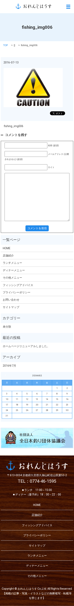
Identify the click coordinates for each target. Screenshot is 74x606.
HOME (6, 248)
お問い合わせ (11, 299)
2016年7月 (9, 365)
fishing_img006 (13, 126)
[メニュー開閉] (68, 7)
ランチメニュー (12, 262)
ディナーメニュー (14, 270)
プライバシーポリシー (16, 292)
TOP (5, 45)
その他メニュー (12, 277)
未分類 (7, 326)
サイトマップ (11, 307)
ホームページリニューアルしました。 (26, 346)
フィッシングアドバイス (18, 285)
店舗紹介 (8, 255)
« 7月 (6, 375)
